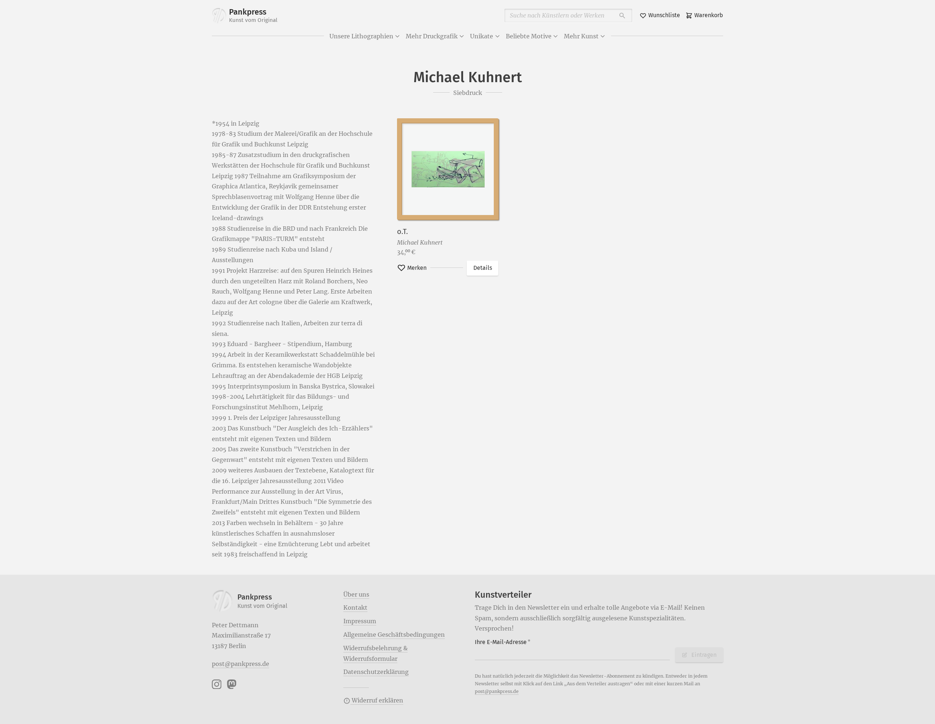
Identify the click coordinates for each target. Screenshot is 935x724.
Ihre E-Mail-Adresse (502, 642)
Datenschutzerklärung (376, 671)
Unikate (481, 36)
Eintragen (704, 654)
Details (482, 267)
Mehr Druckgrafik (432, 36)
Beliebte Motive (529, 36)
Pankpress (253, 15)
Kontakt (355, 607)
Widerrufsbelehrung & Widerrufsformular (375, 653)
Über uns (356, 594)
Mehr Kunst (581, 36)
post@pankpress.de (240, 663)
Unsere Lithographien (361, 36)
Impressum (359, 621)
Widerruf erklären (376, 700)
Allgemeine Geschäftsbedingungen (394, 634)
